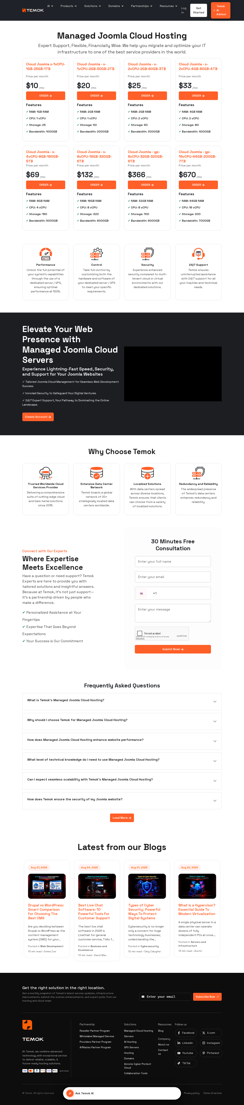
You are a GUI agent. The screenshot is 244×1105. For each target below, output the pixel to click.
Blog (160, 1030)
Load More (120, 818)
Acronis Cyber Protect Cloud (137, 1065)
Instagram (213, 1043)
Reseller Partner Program (95, 1030)
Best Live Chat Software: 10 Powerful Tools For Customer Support (94, 912)
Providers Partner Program (95, 1041)
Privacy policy (192, 1093)
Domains (129, 1058)
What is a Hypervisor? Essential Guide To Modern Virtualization (196, 909)
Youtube (187, 1053)
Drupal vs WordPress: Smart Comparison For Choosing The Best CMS (46, 912)
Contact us (163, 1051)
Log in (183, 10)
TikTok (186, 1063)
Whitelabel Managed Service (97, 1036)
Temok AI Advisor (221, 10)
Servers (129, 1036)
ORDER (44, 96)
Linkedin (187, 1043)
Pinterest (213, 1053)
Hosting (129, 1052)
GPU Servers (131, 1047)
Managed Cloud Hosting (138, 1030)
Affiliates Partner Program (95, 1047)
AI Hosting (130, 1041)
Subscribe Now (205, 996)
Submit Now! (171, 649)
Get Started (198, 10)
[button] (141, 593)
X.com (211, 1032)
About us (163, 1044)
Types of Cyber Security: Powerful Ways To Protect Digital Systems (144, 912)
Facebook (188, 1032)
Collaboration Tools (136, 1073)
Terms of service (212, 1093)
